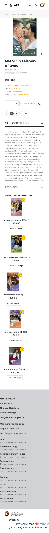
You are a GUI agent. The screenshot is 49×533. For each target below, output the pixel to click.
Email (26, 113)
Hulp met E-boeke (9, 428)
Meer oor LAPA (7, 398)
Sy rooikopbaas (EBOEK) (15, 369)
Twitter (12, 113)
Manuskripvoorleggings (12, 423)
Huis (6, 14)
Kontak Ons (6, 403)
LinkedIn (16, 113)
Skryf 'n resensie (22, 73)
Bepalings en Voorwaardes (13, 433)
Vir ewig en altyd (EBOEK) (15, 332)
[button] (41, 54)
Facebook (7, 113)
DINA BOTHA (10, 70)
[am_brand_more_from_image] (17, 207)
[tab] (24, 123)
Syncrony (14, 519)
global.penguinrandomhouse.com (28, 527)
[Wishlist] (36, 5)
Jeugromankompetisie (12, 417)
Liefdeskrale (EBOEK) (13, 295)
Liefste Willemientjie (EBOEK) (17, 257)
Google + (21, 113)
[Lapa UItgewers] (14, 5)
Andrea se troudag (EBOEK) (17, 220)
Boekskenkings (8, 412)
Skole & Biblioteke (9, 408)
